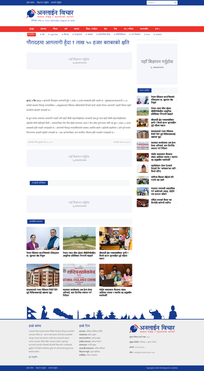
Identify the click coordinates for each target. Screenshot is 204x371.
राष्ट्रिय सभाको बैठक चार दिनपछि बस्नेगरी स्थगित (161, 201)
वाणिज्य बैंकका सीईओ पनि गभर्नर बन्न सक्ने (162, 178)
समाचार (43, 29)
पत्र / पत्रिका (128, 29)
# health (157, 34)
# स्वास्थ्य (89, 34)
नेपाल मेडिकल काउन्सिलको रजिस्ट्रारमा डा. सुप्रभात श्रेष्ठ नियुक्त (42, 254)
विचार (55, 29)
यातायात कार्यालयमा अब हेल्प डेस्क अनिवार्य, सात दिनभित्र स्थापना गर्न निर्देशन (77, 293)
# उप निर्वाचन (135, 34)
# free (147, 34)
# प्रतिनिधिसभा (120, 34)
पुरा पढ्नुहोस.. (33, 357)
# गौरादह (65, 34)
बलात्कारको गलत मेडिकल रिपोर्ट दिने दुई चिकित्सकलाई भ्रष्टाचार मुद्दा (41, 291)
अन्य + (157, 29)
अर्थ (65, 29)
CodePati (174, 368)
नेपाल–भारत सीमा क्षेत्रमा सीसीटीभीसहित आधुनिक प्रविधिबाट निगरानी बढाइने (79, 254)
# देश (42, 34)
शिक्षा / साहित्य (91, 29)
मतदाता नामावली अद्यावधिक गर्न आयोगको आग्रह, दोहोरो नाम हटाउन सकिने (163, 191)
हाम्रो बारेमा (30, 2)
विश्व (115, 29)
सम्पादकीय (144, 29)
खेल (105, 29)
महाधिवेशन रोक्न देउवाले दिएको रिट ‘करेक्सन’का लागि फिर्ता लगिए (163, 169)
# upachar (53, 34)
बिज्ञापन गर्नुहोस (43, 2)
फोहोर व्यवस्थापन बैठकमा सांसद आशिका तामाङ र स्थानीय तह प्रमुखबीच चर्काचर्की (115, 293)
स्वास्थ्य (76, 29)
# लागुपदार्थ (77, 34)
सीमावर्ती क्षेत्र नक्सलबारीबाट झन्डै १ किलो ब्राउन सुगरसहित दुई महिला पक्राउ (113, 256)
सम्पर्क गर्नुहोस (56, 2)
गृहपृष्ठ (31, 29)
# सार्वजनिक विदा (103, 34)
